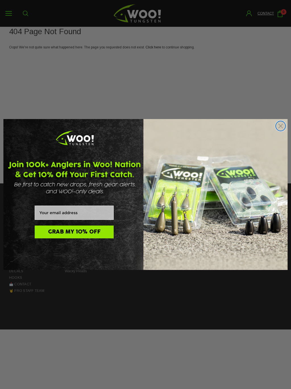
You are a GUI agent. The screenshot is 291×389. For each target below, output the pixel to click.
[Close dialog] (281, 126)
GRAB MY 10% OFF (74, 232)
